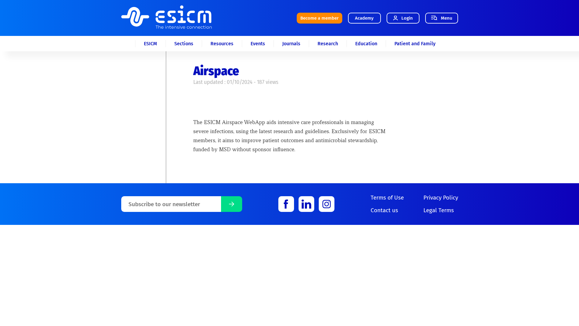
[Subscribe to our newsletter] (231, 204)
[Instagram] (326, 204)
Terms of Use (387, 197)
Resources (221, 43)
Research (328, 43)
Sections (183, 43)
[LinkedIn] (306, 204)
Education (366, 43)
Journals (291, 43)
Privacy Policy (440, 197)
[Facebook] (286, 204)
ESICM (150, 43)
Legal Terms (438, 210)
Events (258, 43)
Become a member (319, 18)
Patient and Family (414, 43)
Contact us (384, 210)
